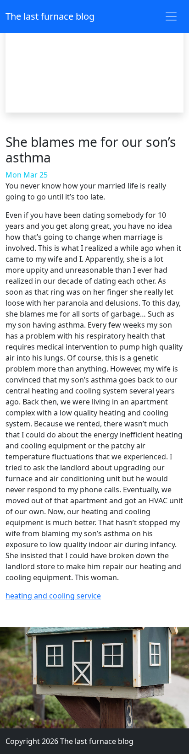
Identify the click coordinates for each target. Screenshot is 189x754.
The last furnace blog (50, 16)
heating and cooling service (53, 596)
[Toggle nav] (171, 16)
